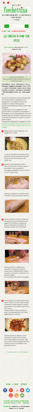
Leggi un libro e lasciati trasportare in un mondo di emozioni (16, 401)
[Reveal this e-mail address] (22, 397)
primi (9, 31)
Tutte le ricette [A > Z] (13, 352)
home (5, 31)
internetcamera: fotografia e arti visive (12, 403)
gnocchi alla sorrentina (14, 125)
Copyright (24, 384)
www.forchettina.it (7, 406)
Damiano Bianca (26, 403)
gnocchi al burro (17, 123)
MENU (6, 26)
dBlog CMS (16, 408)
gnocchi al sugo (7, 123)
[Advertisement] (16, 368)
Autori (8, 384)
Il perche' (16, 384)
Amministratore (10, 47)
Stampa (24, 352)
